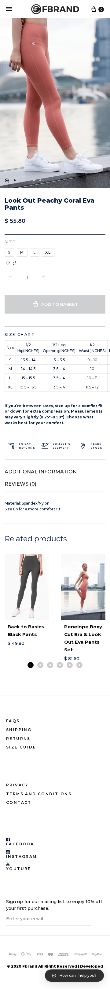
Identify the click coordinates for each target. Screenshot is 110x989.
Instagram (21, 856)
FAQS (13, 721)
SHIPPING (18, 729)
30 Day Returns (27, 445)
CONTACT (18, 802)
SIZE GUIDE (21, 747)
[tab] (55, 472)
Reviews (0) (20, 484)
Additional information (41, 472)
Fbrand (29, 966)
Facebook (20, 844)
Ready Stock (96, 445)
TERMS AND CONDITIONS (39, 794)
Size (10, 242)
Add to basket (59, 304)
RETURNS (18, 738)
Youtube (18, 868)
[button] (31, 665)
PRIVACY (17, 785)
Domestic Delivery (62, 445)
